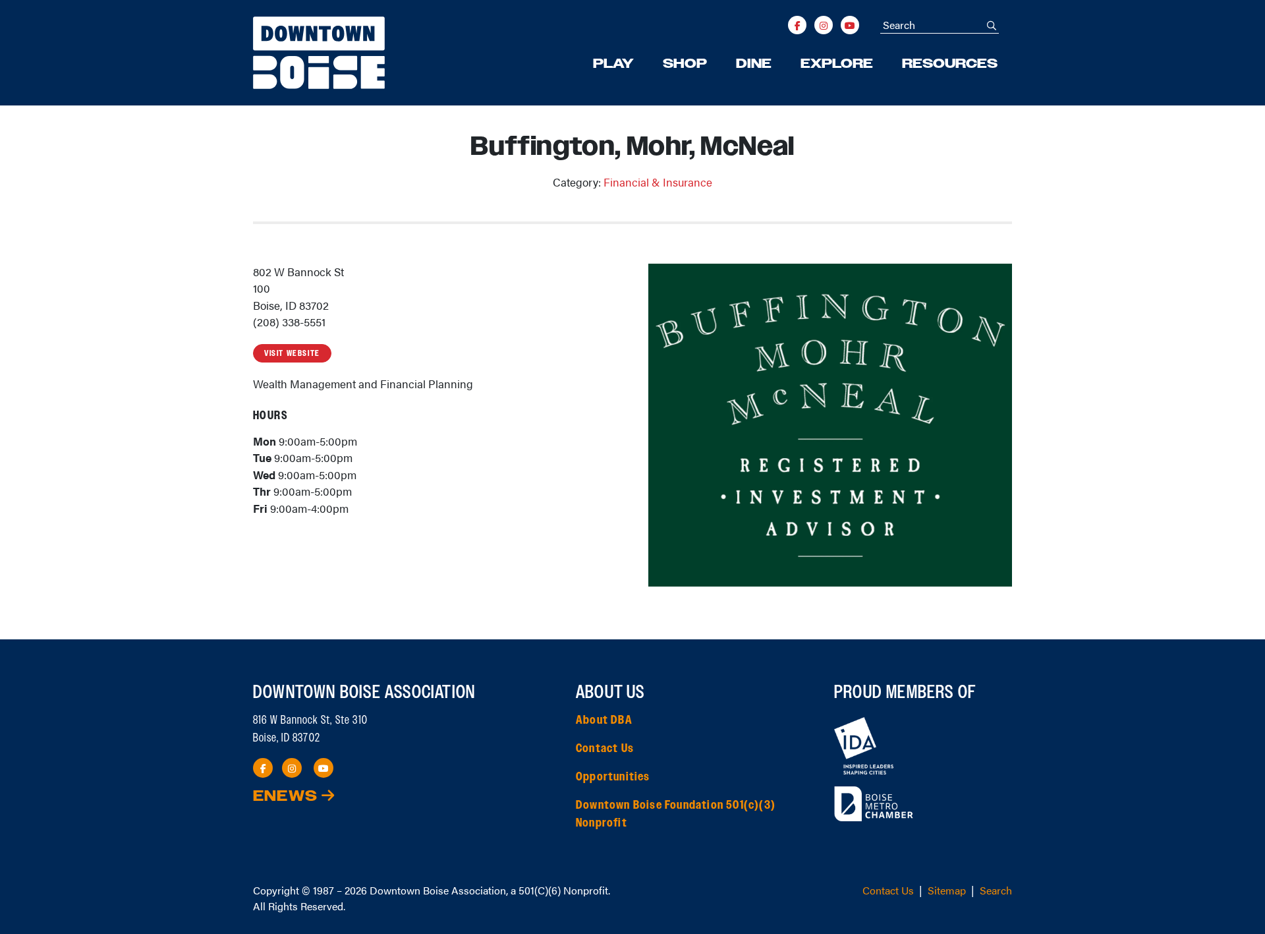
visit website (292, 353)
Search (996, 890)
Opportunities (613, 777)
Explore (837, 64)
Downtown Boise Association (438, 890)
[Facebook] (797, 25)
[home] (319, 52)
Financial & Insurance (658, 182)
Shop (685, 64)
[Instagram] (823, 25)
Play (613, 64)
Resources (950, 64)
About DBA (604, 720)
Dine (754, 64)
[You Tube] (850, 25)
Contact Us (605, 749)
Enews (287, 796)
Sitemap (947, 890)
